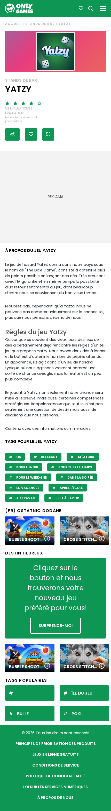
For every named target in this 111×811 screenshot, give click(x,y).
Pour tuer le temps (75, 467)
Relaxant (49, 457)
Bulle (23, 714)
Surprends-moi (55, 625)
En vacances (27, 488)
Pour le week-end (31, 477)
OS (18, 457)
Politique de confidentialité (55, 776)
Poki (76, 714)
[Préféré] (81, 8)
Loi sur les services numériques (55, 786)
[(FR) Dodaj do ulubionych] (31, 134)
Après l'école (71, 488)
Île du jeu (82, 693)
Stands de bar (40, 24)
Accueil (13, 24)
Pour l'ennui (26, 467)
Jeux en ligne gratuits (55, 754)
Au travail (25, 498)
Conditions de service (55, 765)
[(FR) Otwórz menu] (103, 7)
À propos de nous (55, 797)
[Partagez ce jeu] (12, 134)
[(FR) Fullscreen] (48, 134)
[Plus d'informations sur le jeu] (47, 539)
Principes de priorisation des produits (55, 743)
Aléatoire (86, 457)
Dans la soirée (80, 477)
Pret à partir (67, 498)
